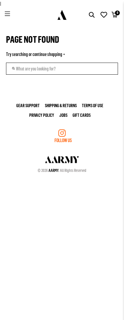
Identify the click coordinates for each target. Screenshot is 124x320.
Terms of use (92, 105)
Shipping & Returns (61, 105)
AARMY (53, 170)
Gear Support (28, 105)
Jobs (63, 115)
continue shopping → (49, 54)
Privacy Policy (41, 115)
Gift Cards (82, 115)
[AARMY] (62, 15)
